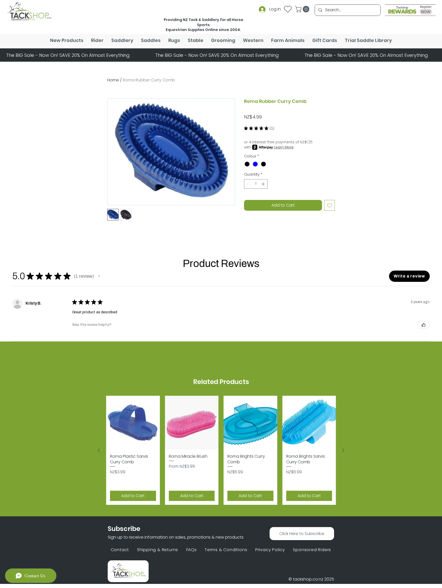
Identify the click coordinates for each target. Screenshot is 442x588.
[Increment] (263, 183)
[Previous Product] (99, 450)
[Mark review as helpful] (423, 325)
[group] (221, 450)
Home (113, 80)
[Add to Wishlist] (329, 205)
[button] (303, 9)
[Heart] (287, 9)
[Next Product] (343, 450)
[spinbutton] (255, 183)
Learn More (284, 147)
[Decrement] (248, 183)
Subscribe (124, 528)
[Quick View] (133, 423)
